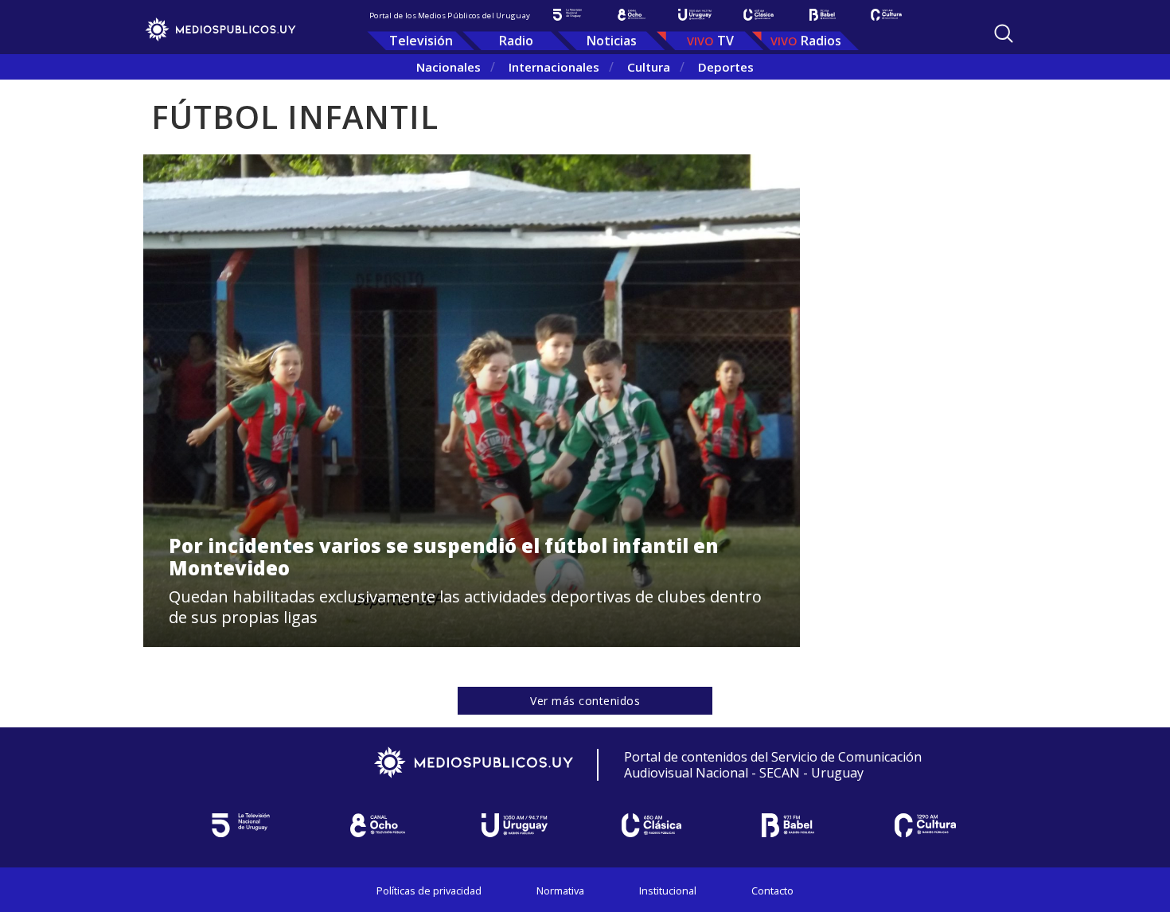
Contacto (772, 890)
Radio (516, 40)
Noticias (612, 40)
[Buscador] (1003, 33)
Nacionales (448, 67)
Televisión (421, 40)
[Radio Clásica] (758, 15)
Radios (821, 40)
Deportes (726, 67)
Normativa (560, 890)
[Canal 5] (567, 15)
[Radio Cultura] (886, 15)
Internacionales (554, 67)
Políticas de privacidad (429, 890)
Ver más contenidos (585, 700)
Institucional (667, 890)
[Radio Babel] (822, 15)
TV (725, 40)
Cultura (648, 67)
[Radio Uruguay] (695, 15)
